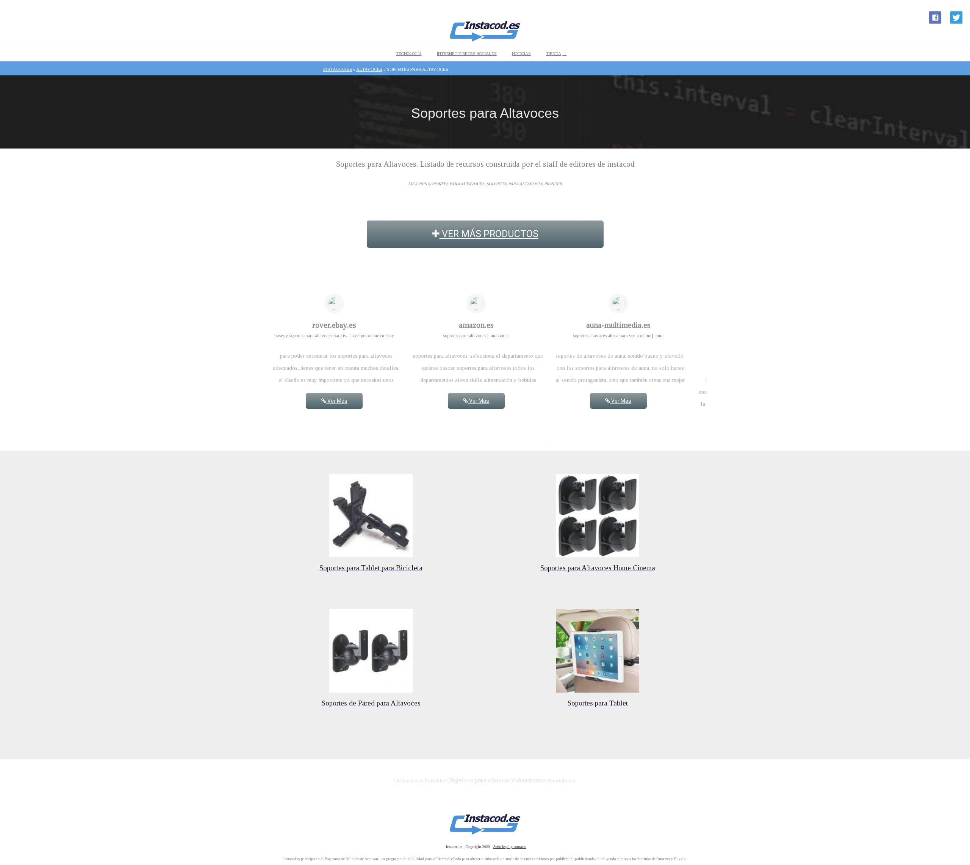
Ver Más (336, 401)
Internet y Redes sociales (467, 53)
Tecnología (409, 53)
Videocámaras (528, 780)
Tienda (553, 53)
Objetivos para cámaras (478, 780)
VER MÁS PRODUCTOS (489, 233)
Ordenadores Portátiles (420, 781)
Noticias (521, 53)
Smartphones (561, 780)
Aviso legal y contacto (509, 847)
